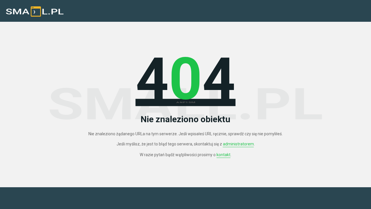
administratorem (238, 144)
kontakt (223, 154)
